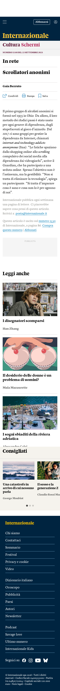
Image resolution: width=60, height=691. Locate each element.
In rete (11, 61)
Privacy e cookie (17, 562)
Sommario (12, 547)
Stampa (30, 96)
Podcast (11, 627)
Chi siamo (12, 533)
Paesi (9, 602)
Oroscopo (12, 587)
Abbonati (30, 230)
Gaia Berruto (12, 86)
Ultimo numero (16, 642)
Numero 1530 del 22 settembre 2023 (23, 53)
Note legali (17, 684)
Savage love (13, 634)
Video (9, 569)
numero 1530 (47, 221)
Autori (10, 609)
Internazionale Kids (19, 649)
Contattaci (13, 540)
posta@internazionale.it (31, 213)
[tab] (27, 505)
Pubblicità (12, 594)
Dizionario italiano (19, 580)
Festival (11, 555)
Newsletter (13, 616)
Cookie (28, 684)
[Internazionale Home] (20, 523)
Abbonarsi (41, 22)
